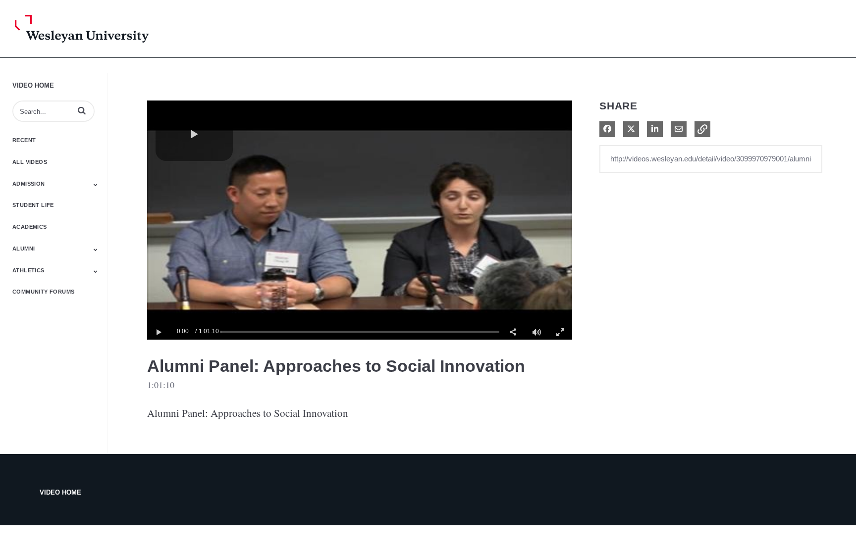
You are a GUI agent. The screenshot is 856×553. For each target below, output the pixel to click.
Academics (29, 227)
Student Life (33, 205)
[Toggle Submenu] (95, 184)
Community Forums (43, 292)
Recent (24, 140)
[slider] (359, 331)
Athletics (28, 270)
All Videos (29, 162)
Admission (28, 184)
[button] (82, 110)
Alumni (23, 248)
